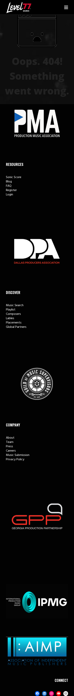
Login (9, 194)
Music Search (14, 305)
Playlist (10, 309)
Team (9, 442)
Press (9, 446)
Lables (10, 318)
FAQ (8, 186)
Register (11, 190)
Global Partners (16, 327)
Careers (11, 450)
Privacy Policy (15, 459)
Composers (13, 314)
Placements (14, 322)
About (10, 437)
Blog (9, 181)
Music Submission (17, 455)
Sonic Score (13, 177)
